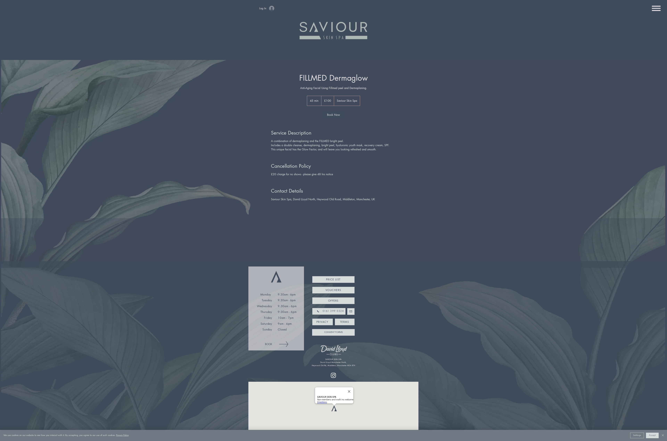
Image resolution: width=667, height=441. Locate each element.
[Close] (663, 435)
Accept (652, 435)
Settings (637, 435)
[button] (656, 8)
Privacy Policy (122, 435)
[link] (333, 114)
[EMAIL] (351, 311)
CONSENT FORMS (333, 332)
